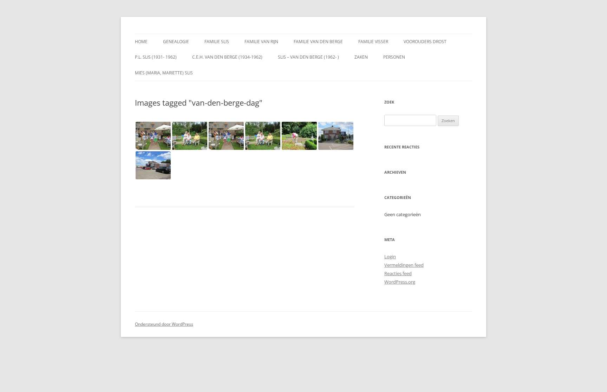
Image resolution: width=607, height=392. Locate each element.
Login (390, 256)
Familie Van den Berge (318, 42)
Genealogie (176, 42)
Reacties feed (398, 273)
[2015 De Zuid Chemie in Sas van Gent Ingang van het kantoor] (335, 136)
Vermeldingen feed (404, 265)
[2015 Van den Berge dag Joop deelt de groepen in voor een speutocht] (226, 136)
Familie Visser (373, 42)
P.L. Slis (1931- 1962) (156, 57)
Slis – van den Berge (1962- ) (308, 57)
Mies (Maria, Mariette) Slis (164, 73)
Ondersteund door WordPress (164, 324)
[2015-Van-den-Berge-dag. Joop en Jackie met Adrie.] (189, 136)
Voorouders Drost (425, 42)
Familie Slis (216, 42)
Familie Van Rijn (261, 42)
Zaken (361, 57)
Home (141, 42)
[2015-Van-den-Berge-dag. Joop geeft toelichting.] (153, 136)
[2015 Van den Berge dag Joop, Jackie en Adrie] (262, 136)
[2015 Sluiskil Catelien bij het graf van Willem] (299, 136)
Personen (394, 57)
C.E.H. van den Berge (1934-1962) (227, 57)
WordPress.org (399, 282)
